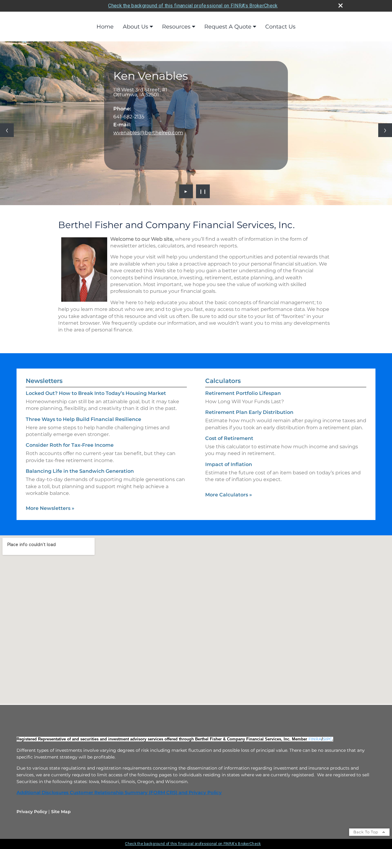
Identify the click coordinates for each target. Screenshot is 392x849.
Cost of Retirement (229, 438)
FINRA (315, 738)
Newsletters (44, 380)
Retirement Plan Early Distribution (249, 412)
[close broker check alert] (340, 5)
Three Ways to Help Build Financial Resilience (83, 419)
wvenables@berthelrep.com (148, 133)
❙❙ (203, 191)
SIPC (327, 738)
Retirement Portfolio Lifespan (243, 393)
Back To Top (366, 832)
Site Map (61, 811)
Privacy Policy (32, 811)
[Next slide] (385, 130)
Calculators (223, 380)
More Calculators (228, 495)
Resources (176, 26)
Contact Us (280, 26)
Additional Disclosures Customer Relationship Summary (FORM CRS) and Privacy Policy (119, 792)
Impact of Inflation (228, 464)
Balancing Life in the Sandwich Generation (80, 471)
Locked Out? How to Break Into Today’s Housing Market (96, 393)
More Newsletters (50, 508)
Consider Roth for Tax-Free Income (70, 445)
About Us (135, 26)
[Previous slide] (7, 130)
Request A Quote (227, 26)
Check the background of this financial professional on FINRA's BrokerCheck (192, 6)
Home (105, 26)
